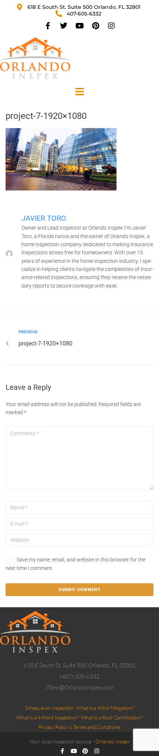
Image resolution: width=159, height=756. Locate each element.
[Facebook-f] (47, 26)
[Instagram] (111, 26)
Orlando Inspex (112, 741)
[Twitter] (63, 26)
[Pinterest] (95, 26)
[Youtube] (79, 26)
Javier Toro (43, 218)
